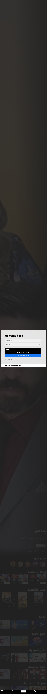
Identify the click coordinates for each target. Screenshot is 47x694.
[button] (23, 352)
